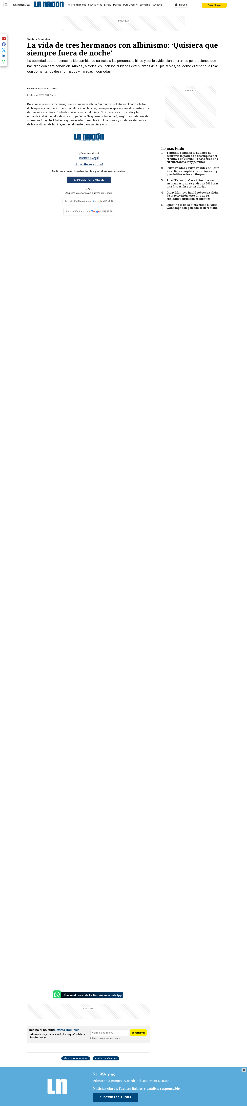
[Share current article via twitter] (4, 50)
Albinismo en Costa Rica (75, 1058)
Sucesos (157, 5)
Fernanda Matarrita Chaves (44, 88)
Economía (145, 5)
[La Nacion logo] (49, 5)
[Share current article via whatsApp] (4, 62)
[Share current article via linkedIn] (4, 56)
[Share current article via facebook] (4, 44)
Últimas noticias (77, 5)
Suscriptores (95, 5)
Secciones (19, 4)
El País (107, 5)
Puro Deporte (130, 5)
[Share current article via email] (4, 38)
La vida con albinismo (106, 1058)
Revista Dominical (39, 39)
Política (117, 5)
